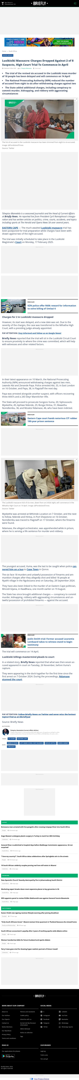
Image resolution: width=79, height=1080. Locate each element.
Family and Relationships (8, 925)
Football (4, 916)
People (4, 830)
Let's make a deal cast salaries (31, 743)
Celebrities (5, 839)
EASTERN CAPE (10, 227)
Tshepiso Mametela (26, 68)
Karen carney (63, 743)
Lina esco (11, 746)
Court (18, 242)
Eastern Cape (22, 738)
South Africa (13, 51)
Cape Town (33, 569)
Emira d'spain (13, 743)
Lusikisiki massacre (51, 227)
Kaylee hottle (50, 743)
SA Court (11, 738)
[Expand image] (76, 100)
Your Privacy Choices (41, 1079)
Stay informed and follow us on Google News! (39, 333)
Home (4, 51)
